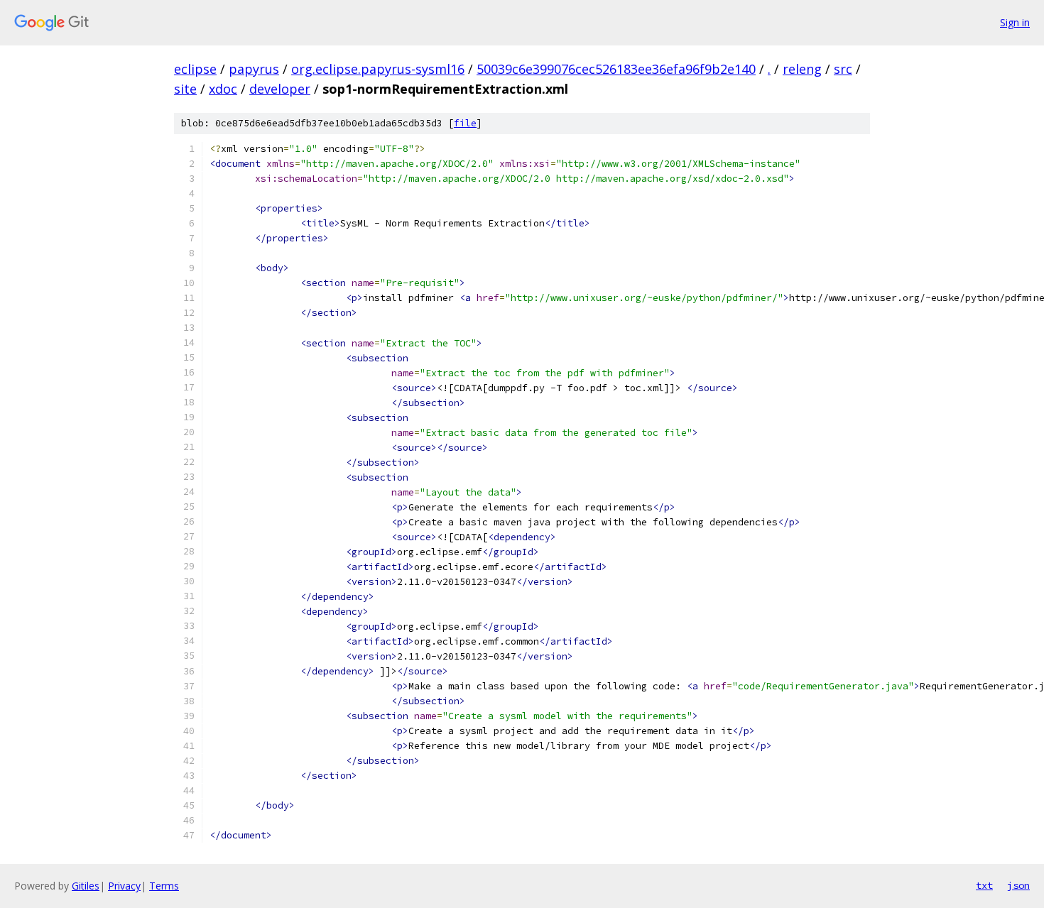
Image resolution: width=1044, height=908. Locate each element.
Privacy (124, 885)
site (185, 88)
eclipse (195, 68)
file (465, 123)
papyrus (254, 68)
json (1018, 885)
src (843, 68)
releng (802, 68)
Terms (164, 885)
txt (984, 885)
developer (279, 88)
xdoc (223, 88)
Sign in (1015, 22)
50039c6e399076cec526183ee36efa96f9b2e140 (616, 68)
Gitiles (85, 885)
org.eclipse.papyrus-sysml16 (377, 68)
